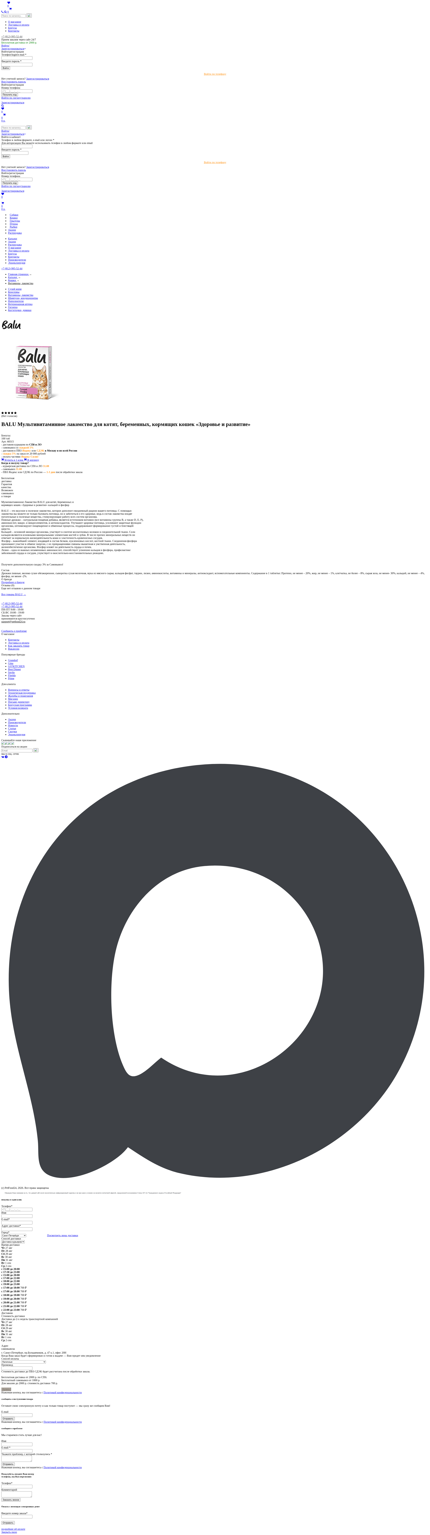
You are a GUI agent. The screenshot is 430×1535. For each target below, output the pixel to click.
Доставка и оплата (18, 24)
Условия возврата (18, 708)
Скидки (12, 731)
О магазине (14, 21)
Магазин (13, 698)
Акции (12, 241)
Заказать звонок (11, 1500)
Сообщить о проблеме (14, 631)
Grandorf (13, 660)
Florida (12, 675)
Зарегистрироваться (37, 78)
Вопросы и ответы (18, 689)
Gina (10, 663)
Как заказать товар (18, 645)
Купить (6, 1389)
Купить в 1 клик (14, 460)
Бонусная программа (20, 704)
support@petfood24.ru (13, 621)
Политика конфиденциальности (19, 624)
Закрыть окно (9, 1532)
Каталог (12, 238)
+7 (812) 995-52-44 (11, 36)
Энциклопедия (16, 262)
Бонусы (12, 27)
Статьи (12, 728)
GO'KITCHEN (16, 666)
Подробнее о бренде (13, 582)
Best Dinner (14, 669)
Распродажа (15, 244)
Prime (11, 678)
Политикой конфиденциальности (63, 1392)
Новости (13, 725)
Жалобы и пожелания (20, 695)
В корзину (33, 460)
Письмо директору (19, 701)
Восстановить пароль (13, 81)
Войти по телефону (215, 74)
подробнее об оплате (13, 1529)
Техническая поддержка (22, 692)
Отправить (8, 1418)
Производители (17, 259)
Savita (11, 672)
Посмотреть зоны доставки (62, 1235)
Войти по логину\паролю (16, 97)
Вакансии (13, 648)
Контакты (13, 30)
